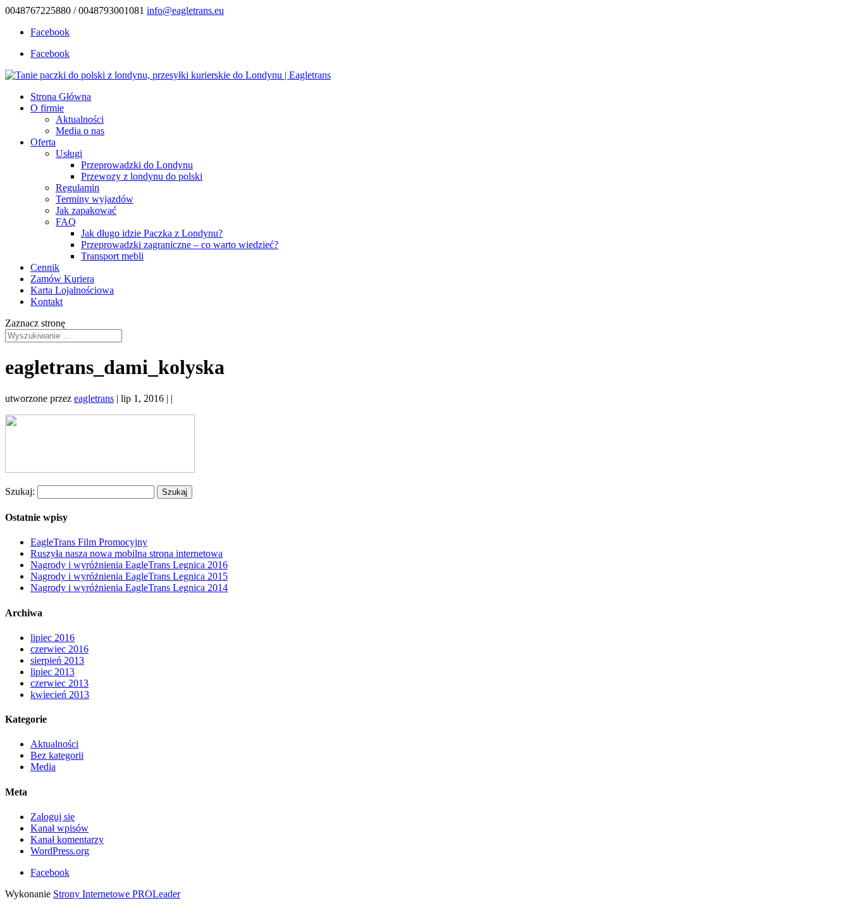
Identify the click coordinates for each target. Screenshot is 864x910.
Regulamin (77, 187)
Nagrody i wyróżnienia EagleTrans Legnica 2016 (129, 564)
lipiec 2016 (52, 637)
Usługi (69, 153)
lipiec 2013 (52, 671)
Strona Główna (60, 96)
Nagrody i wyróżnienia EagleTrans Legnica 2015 (129, 576)
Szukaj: (20, 491)
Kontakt (46, 301)
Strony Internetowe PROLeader (116, 893)
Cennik (44, 267)
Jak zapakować (86, 210)
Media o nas (80, 130)
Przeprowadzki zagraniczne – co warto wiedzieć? (179, 244)
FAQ (66, 221)
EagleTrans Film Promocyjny (88, 542)
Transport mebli (112, 256)
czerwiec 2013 (59, 683)
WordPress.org (59, 850)
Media (43, 766)
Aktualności (80, 119)
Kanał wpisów (59, 828)
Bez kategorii (56, 755)
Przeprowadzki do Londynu (137, 164)
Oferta (43, 142)
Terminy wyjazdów (94, 199)
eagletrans (94, 398)
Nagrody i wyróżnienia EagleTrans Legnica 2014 (129, 587)
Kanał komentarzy (67, 839)
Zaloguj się (52, 816)
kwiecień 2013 (59, 694)
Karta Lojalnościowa (72, 290)
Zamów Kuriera (62, 278)
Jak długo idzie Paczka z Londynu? (152, 233)
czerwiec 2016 (59, 649)
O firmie (47, 108)
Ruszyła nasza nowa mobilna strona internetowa (126, 553)
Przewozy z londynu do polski (141, 176)
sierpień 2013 (57, 660)
